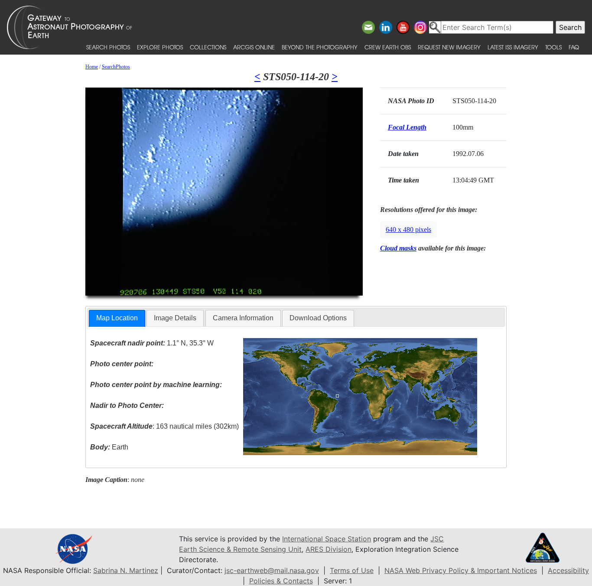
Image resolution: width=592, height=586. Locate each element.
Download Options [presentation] (318, 318)
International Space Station (326, 538)
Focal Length (407, 127)
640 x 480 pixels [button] (408, 229)
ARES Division (328, 549)
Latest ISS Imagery (513, 47)
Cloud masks (398, 248)
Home (91, 67)
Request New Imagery (449, 47)
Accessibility (568, 570)
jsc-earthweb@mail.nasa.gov (271, 570)
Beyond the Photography (320, 47)
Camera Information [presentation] (243, 318)
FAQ (574, 47)
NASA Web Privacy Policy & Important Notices (460, 570)
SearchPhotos (116, 67)
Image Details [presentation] (175, 318)
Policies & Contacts (281, 580)
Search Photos (108, 47)
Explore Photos (160, 47)
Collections (208, 47)
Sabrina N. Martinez (125, 570)
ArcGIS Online (254, 47)
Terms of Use (352, 570)
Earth (109, 447)
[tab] (117, 318)
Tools (553, 47)
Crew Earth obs (387, 47)
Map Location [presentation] (117, 318)
